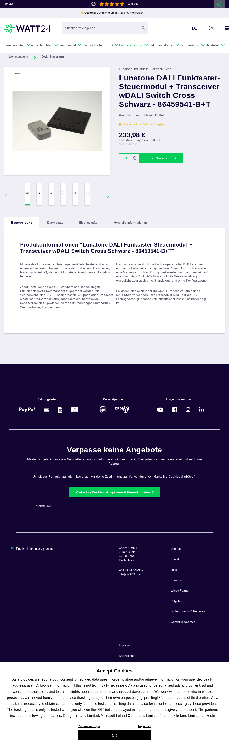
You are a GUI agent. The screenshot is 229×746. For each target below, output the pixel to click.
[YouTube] (160, 409)
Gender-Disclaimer (183, 622)
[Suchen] (143, 28)
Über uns (176, 548)
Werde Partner (180, 590)
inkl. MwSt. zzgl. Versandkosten (141, 140)
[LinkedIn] (201, 409)
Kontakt (176, 559)
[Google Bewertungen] (93, 3)
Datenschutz (127, 655)
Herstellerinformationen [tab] (130, 222)
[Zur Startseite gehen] (27, 28)
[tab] (21, 222)
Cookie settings (89, 726)
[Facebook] (174, 409)
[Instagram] (188, 409)
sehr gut (133, 3)
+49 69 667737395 (131, 570)
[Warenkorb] (221, 28)
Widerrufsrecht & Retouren (188, 611)
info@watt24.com (130, 574)
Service (9, 3)
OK (114, 735)
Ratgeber (176, 601)
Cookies (176, 580)
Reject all (144, 726)
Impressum (126, 645)
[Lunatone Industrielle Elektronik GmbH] (27, 73)
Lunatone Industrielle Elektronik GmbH (146, 69)
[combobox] (100, 28)
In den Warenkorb (159, 158)
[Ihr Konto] (206, 28)
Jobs (174, 569)
